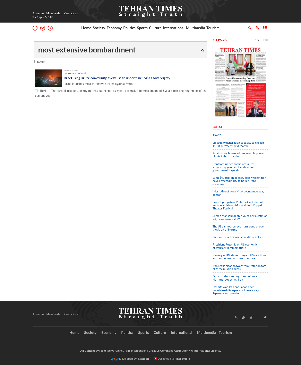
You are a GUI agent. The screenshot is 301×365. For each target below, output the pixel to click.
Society (99, 27)
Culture (155, 27)
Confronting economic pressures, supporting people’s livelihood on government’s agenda (234, 167)
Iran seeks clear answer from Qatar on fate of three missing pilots (239, 267)
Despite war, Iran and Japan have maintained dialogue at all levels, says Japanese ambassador (236, 290)
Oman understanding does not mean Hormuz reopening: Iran (235, 277)
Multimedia (195, 27)
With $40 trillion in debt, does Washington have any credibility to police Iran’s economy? (239, 181)
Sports (142, 27)
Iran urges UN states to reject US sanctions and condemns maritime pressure (239, 256)
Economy (114, 27)
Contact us (71, 13)
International (173, 27)
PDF (265, 40)
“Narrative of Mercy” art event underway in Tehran (240, 193)
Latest (217, 126)
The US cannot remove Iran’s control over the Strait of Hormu (239, 228)
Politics (129, 27)
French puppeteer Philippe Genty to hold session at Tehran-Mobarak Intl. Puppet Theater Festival (238, 205)
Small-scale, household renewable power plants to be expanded (238, 154)
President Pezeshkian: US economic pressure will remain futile (235, 246)
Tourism (213, 27)
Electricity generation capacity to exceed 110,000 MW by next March (238, 144)
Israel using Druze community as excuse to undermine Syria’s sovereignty (117, 78)
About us (38, 13)
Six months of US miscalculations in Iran (238, 237)
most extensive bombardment (87, 49)
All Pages (220, 40)
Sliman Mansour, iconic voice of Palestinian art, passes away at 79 (240, 217)
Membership (54, 13)
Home (86, 27)
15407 (217, 135)
